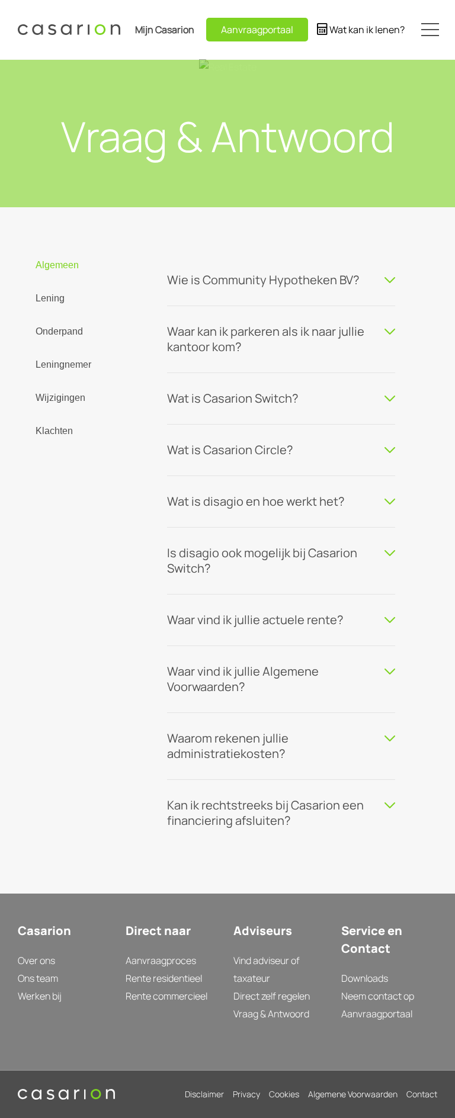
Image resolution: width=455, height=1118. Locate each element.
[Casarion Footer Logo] (66, 1094)
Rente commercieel (166, 996)
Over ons (36, 960)
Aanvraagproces (161, 960)
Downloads (364, 978)
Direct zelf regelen (271, 996)
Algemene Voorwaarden (353, 1094)
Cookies (284, 1094)
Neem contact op (377, 996)
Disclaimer (204, 1094)
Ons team (38, 978)
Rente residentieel (164, 978)
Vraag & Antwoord (271, 1013)
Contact (421, 1094)
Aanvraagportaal (376, 1013)
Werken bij (40, 996)
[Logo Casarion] (69, 29)
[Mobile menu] (430, 29)
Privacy (246, 1094)
